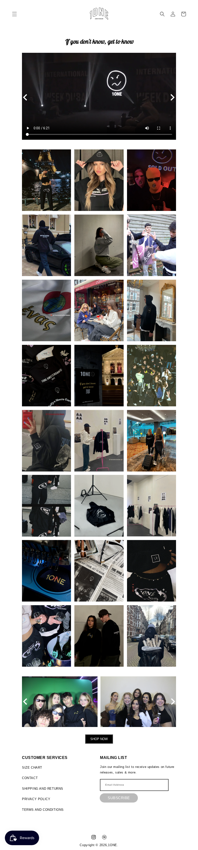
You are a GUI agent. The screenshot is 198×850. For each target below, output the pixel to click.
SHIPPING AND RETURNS (42, 788)
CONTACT (30, 778)
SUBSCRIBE (119, 798)
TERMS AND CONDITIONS (43, 809)
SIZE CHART (32, 767)
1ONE (112, 845)
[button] (14, 14)
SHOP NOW (99, 739)
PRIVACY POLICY (36, 799)
